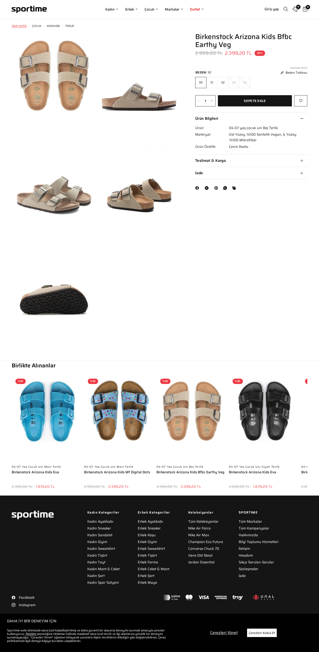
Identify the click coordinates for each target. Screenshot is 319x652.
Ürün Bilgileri (206, 118)
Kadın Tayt (96, 562)
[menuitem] (112, 9)
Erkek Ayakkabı (150, 521)
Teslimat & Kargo (210, 160)
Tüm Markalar (250, 521)
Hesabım (246, 555)
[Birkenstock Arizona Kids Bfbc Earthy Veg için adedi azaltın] (198, 100)
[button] (307, 428)
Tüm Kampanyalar (254, 528)
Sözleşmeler (248, 569)
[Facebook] (198, 188)
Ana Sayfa (19, 26)
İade (199, 173)
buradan (58, 640)
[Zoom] (86, 42)
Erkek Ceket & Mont (153, 569)
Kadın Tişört (97, 555)
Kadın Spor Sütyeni (103, 582)
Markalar (172, 9)
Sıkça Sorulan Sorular (256, 562)
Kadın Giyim (97, 542)
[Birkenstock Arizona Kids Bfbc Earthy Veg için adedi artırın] (211, 100)
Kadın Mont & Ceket (103, 569)
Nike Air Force (199, 528)
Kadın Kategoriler (103, 512)
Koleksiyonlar (200, 512)
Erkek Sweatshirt (151, 548)
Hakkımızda (248, 535)
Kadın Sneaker (99, 528)
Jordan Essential (201, 562)
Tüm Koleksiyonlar (203, 521)
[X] (207, 188)
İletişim (244, 548)
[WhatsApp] (226, 188)
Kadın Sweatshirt (101, 548)
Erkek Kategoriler (154, 512)
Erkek (129, 9)
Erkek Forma (148, 562)
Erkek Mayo (147, 582)
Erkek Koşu (147, 535)
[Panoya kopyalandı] (235, 188)
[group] (47, 435)
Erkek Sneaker (149, 528)
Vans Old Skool (200, 555)
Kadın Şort (96, 576)
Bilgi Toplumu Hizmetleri (259, 542)
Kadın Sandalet (99, 535)
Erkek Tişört (147, 555)
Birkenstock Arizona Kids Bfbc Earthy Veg (190, 472)
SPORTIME (248, 512)
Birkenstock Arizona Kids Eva (35, 472)
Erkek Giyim (147, 542)
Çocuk (149, 9)
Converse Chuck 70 (203, 548)
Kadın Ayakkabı (100, 521)
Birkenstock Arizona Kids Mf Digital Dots (117, 472)
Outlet (195, 9)
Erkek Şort (146, 576)
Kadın (110, 9)
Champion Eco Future (205, 542)
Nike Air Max (198, 535)
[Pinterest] (217, 188)
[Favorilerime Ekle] (300, 100)
